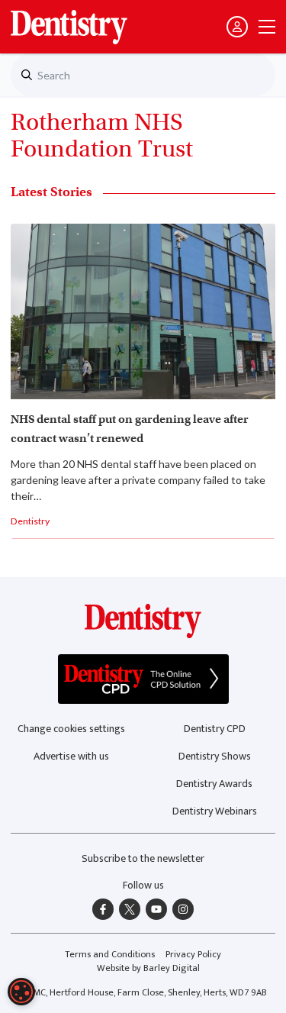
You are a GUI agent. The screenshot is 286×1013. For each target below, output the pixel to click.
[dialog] (21, 991)
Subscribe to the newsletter (143, 858)
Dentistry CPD (215, 728)
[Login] (237, 26)
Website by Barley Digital (148, 968)
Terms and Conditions (110, 955)
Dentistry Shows (214, 756)
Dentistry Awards (214, 783)
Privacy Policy (193, 955)
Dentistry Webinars (214, 811)
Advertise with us (71, 756)
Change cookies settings (71, 728)
